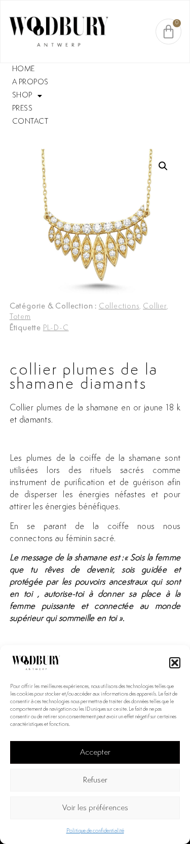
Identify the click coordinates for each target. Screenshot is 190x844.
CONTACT (30, 122)
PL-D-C (56, 328)
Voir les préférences (95, 808)
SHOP (22, 95)
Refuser (95, 780)
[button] (175, 663)
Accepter (95, 753)
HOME (23, 69)
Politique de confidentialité (95, 831)
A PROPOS (30, 82)
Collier (155, 306)
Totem (20, 317)
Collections (119, 306)
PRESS (22, 109)
